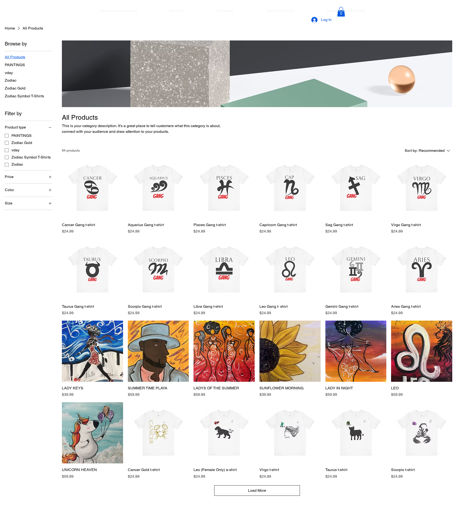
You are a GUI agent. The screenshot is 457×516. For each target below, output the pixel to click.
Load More (257, 490)
